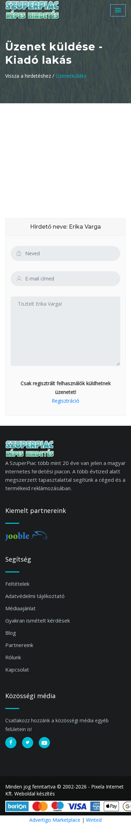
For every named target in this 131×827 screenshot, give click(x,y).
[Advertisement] (65, 156)
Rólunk (13, 657)
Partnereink (19, 644)
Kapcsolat (17, 669)
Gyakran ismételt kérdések (37, 620)
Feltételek (17, 583)
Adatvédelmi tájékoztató (35, 595)
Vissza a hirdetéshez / (29, 75)
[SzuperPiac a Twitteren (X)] (27, 742)
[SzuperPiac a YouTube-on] (44, 742)
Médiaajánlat (20, 608)
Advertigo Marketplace (54, 819)
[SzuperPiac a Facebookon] (10, 742)
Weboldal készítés (34, 793)
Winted (94, 819)
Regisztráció (65, 400)
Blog (10, 632)
